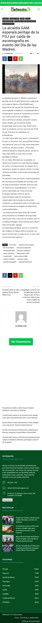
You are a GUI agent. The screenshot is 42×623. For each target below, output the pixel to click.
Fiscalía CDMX (7, 256)
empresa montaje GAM (24, 248)
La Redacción (8, 53)
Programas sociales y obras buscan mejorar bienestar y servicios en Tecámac (18, 409)
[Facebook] (4, 58)
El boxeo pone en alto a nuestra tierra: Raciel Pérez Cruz (11, 292)
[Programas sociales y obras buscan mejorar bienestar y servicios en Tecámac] (8, 520)
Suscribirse (7, 500)
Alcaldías (11, 15)
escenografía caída (9, 250)
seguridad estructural (25, 262)
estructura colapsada (23, 250)
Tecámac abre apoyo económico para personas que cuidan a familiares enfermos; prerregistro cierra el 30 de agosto (21, 439)
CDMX (22, 18)
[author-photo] (21, 323)
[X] (10, 58)
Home (4, 15)
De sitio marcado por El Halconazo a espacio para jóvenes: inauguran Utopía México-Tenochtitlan (20, 431)
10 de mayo (12, 245)
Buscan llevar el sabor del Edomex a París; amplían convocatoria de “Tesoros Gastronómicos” (20, 424)
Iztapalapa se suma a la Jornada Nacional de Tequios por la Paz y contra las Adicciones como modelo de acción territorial (30, 296)
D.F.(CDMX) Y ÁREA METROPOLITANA (25, 21)
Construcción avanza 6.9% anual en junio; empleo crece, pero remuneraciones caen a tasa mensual (20, 416)
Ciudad (28, 18)
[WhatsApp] (20, 58)
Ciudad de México (8, 21)
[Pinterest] (15, 58)
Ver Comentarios (21, 341)
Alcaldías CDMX (14, 18)
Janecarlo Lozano (23, 259)
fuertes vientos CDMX (21, 256)
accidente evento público (26, 245)
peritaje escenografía (9, 262)
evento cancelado (8, 253)
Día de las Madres (8, 248)
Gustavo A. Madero (8, 24)
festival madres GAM (23, 253)
